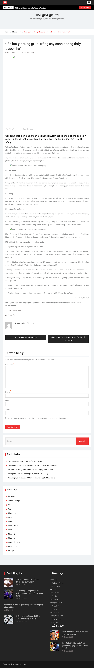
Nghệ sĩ (11, 521)
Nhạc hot (11, 530)
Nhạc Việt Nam (14, 542)
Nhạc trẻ (11, 538)
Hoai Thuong (29, 52)
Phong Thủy (12, 315)
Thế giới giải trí (47, 15)
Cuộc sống (12, 505)
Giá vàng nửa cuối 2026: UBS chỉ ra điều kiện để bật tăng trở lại (31, 478)
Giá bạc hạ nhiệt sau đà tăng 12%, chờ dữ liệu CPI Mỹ (28, 474)
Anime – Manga (14, 501)
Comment (9, 364)
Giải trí (10, 509)
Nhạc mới (11, 534)
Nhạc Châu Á (13, 526)
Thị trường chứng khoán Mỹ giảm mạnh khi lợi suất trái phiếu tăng (32, 465)
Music (10, 517)
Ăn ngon (11, 496)
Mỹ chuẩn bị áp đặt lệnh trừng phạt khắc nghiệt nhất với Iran (30, 470)
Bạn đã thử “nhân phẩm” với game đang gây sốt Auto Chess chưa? (75, 645)
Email (7, 401)
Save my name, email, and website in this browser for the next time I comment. (38, 418)
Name (7, 392)
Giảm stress (12, 513)
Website (8, 409)
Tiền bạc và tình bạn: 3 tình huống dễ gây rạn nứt (26, 461)
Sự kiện (11, 551)
